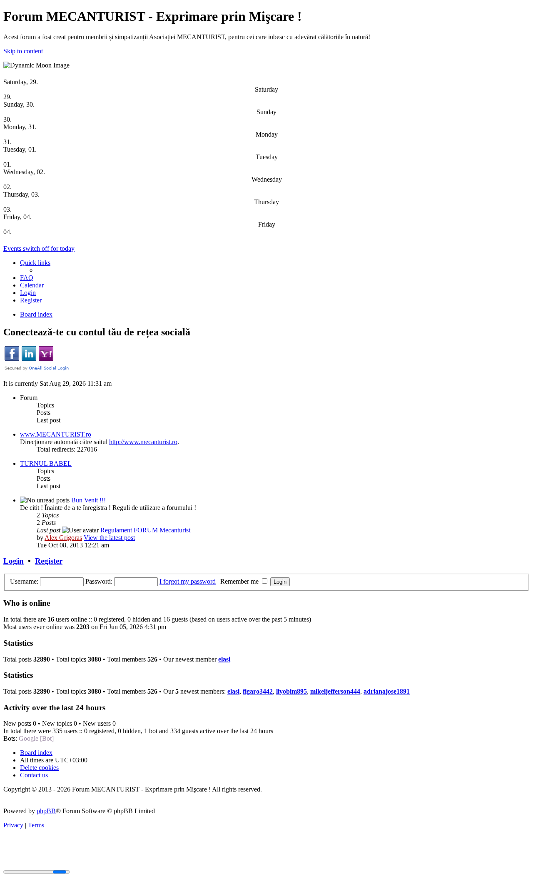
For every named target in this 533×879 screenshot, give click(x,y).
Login (13, 561)
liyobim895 (291, 691)
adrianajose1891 (387, 691)
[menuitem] (26, 277)
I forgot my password (187, 581)
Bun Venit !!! (88, 500)
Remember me (240, 581)
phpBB (46, 810)
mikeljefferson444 (335, 691)
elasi (224, 659)
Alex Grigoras (63, 537)
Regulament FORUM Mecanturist (145, 530)
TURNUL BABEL (46, 463)
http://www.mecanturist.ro (143, 441)
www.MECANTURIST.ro (55, 434)
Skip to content (23, 51)
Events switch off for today (39, 248)
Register (48, 561)
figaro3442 (258, 691)
